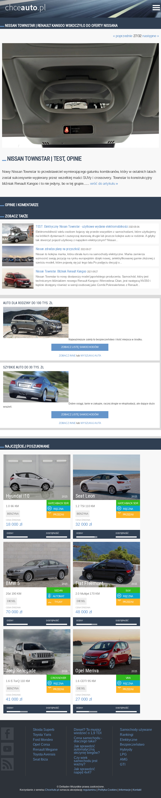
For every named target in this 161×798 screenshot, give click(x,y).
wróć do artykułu (104, 184)
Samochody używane (136, 729)
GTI (122, 764)
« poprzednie (122, 36)
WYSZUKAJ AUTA (90, 355)
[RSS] (7, 770)
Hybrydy (126, 749)
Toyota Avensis (44, 754)
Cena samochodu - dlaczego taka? (88, 739)
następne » (150, 36)
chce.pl (25, 5)
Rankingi (126, 734)
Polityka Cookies (107, 789)
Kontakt (137, 789)
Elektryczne (128, 739)
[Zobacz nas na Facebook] (7, 740)
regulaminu (89, 789)
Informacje (125, 789)
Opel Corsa (41, 744)
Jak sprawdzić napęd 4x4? (84, 770)
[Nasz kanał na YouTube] (7, 755)
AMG (123, 759)
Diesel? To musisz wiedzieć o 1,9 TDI (87, 731)
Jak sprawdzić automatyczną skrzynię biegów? (87, 749)
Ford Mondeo (43, 739)
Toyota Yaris (42, 734)
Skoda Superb (43, 729)
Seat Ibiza (40, 759)
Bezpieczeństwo (132, 744)
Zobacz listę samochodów (80, 347)
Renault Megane (45, 749)
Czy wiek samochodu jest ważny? (85, 761)
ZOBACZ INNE (67, 355)
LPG (123, 754)
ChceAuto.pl (52, 789)
